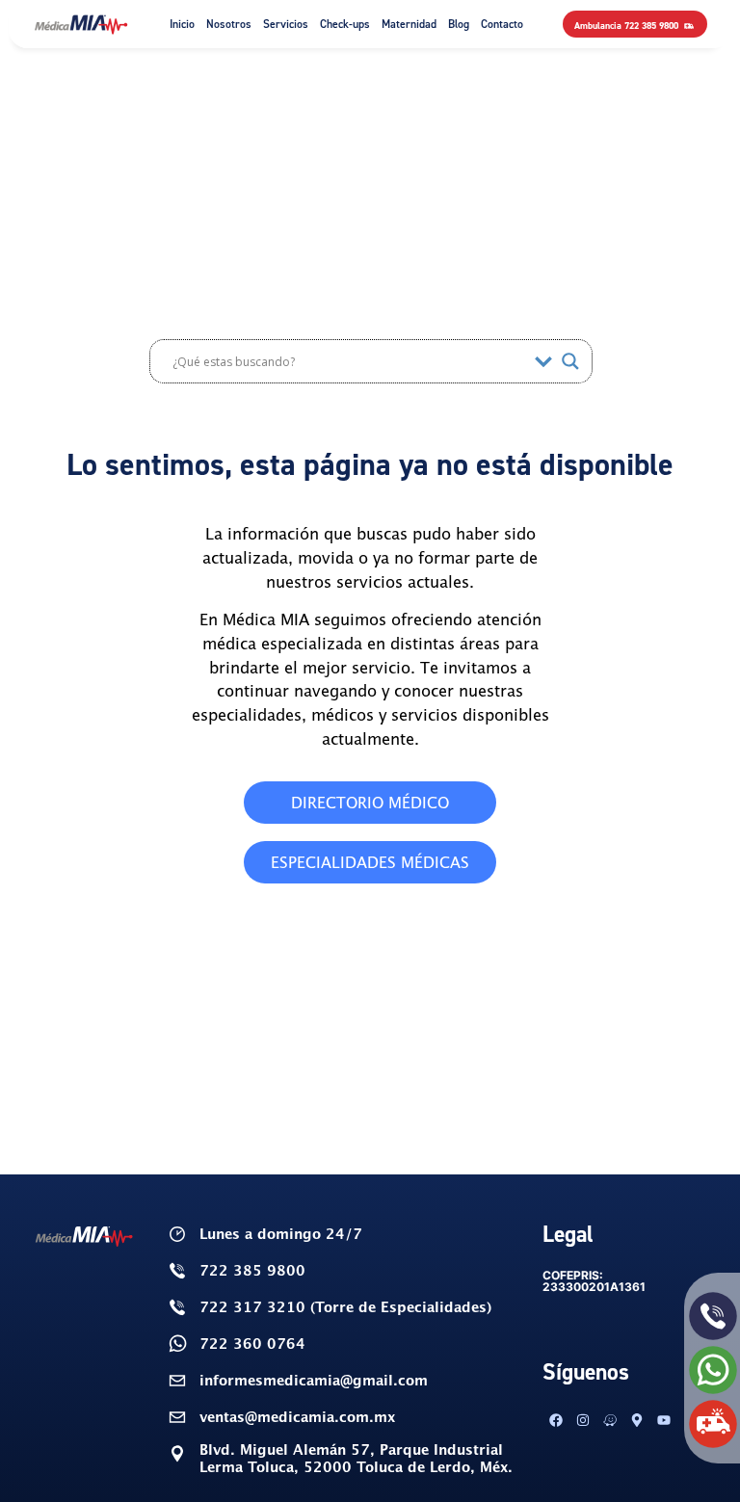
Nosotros (228, 23)
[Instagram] (582, 1420)
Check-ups (345, 23)
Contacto (502, 23)
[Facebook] (555, 1420)
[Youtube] (663, 1420)
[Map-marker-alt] (636, 1420)
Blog (458, 23)
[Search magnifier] (570, 361)
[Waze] (609, 1420)
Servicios (285, 23)
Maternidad (409, 23)
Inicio (182, 23)
